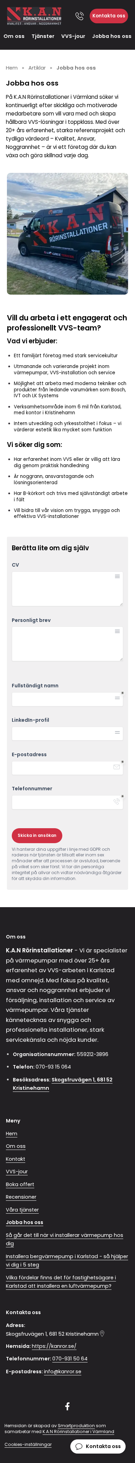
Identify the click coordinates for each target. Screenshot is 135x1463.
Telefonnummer (32, 788)
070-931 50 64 (70, 1358)
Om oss (14, 36)
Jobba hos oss (112, 36)
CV (15, 565)
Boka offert (20, 1184)
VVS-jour (73, 36)
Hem (11, 1133)
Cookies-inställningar (28, 1444)
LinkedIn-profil (30, 720)
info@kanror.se (62, 1371)
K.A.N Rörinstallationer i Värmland (78, 1431)
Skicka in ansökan (37, 835)
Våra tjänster (22, 1209)
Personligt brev (31, 620)
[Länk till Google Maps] (102, 1333)
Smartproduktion (76, 1426)
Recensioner (21, 1196)
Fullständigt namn (35, 685)
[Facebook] (67, 1406)
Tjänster (43, 36)
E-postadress (29, 754)
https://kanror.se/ (54, 1346)
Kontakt (15, 1159)
